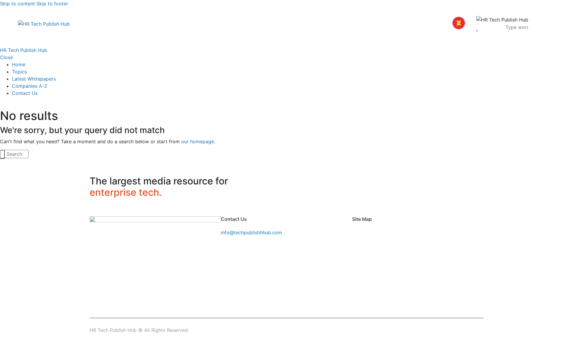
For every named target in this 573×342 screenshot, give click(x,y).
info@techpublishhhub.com (251, 232)
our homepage (197, 141)
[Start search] (2, 154)
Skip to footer (52, 4)
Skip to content (17, 4)
